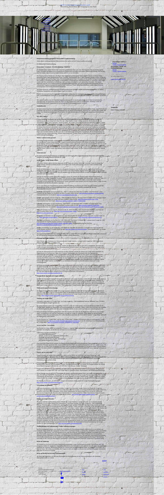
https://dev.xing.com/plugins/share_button (65, 211)
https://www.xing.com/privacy (45, 213)
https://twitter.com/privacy (44, 231)
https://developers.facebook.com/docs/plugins (91, 193)
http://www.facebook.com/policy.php (67, 195)
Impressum (46, 31)
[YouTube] (62, 477)
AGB (104, 469)
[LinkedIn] (62, 481)
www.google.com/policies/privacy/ (46, 396)
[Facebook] (61, 473)
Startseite (46, 18)
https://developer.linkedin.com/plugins (89, 205)
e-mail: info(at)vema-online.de (118, 79)
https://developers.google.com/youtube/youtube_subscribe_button (54, 223)
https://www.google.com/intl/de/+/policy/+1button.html (70, 201)
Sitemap (105, 476)
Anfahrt (47, 27)
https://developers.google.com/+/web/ (88, 199)
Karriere (46, 20)
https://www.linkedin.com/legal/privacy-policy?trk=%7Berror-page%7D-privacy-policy (80, 207)
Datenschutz (106, 474)
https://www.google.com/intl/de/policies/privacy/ (50, 382)
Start (83, 469)
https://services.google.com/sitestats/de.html (70, 423)
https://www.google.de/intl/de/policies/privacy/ (49, 225)
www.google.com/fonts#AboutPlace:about (83, 394)
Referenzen (46, 29)
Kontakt (47, 24)
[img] (46, 8)
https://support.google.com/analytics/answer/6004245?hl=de (57, 295)
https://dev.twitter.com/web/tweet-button (76, 229)
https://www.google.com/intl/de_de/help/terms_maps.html (62, 322)
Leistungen (45, 22)
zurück (104, 460)
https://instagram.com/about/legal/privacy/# (89, 217)
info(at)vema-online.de (65, 471)
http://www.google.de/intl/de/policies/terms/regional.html (64, 321)
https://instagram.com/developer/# (48, 217)
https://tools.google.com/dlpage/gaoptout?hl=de (49, 273)
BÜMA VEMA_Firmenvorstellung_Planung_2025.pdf (125, 63)
